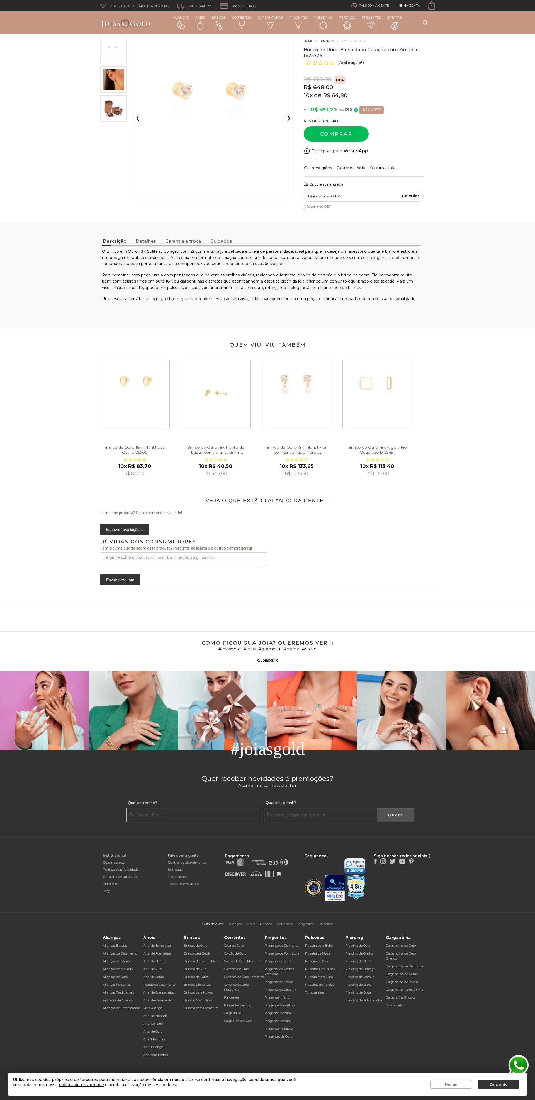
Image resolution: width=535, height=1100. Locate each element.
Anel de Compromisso (159, 992)
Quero (395, 815)
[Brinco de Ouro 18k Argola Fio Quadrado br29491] (377, 394)
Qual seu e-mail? (281, 802)
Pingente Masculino (280, 1005)
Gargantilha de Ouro (401, 946)
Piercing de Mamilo (360, 977)
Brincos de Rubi (195, 969)
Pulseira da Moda (317, 953)
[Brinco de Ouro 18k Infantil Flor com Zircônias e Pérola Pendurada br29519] (296, 394)
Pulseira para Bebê (319, 946)
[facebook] (375, 860)
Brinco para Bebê (197, 953)
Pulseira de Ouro (317, 961)
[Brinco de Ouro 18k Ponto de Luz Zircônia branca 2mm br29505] (216, 394)
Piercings (347, 18)
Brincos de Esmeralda (200, 961)
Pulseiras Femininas (320, 969)
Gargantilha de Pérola (402, 982)
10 (308, 95)
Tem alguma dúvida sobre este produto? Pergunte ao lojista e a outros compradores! (176, 548)
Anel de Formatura (157, 953)
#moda (291, 649)
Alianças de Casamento (120, 953)
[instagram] (383, 860)
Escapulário (394, 1005)
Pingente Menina (278, 1013)
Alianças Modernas (117, 985)
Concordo (498, 1084)
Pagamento (177, 877)
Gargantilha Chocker (401, 997)
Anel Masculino (154, 1039)
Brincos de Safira (196, 977)
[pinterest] (411, 860)
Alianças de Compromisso (121, 1008)
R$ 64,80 (335, 95)
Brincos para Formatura (201, 1008)
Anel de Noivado (155, 1016)
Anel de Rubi (152, 969)
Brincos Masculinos (198, 1000)
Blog (106, 891)
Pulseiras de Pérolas (319, 985)
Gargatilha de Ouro (238, 1021)
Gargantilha (233, 1013)
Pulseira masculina (319, 977)
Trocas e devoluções (183, 884)
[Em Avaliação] (335, 888)
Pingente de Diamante (281, 946)
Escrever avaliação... (124, 529)
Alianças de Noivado (118, 969)
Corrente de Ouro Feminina (244, 977)
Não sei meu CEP (317, 206)
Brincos (218, 18)
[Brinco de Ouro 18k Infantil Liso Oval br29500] (135, 394)
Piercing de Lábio (358, 985)
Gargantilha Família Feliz (404, 990)
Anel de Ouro (152, 1031)
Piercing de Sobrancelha (364, 1000)
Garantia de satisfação (120, 877)
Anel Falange (153, 1047)
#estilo (309, 649)
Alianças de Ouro (115, 977)
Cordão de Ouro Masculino (243, 961)
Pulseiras (323, 18)
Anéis (200, 18)
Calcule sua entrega (326, 184)
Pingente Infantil (277, 997)
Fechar (451, 1084)
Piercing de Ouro (358, 946)
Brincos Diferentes (197, 985)
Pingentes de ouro (237, 1005)
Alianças (181, 18)
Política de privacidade (120, 869)
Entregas (175, 869)
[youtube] (402, 860)
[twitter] (393, 860)
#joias (250, 649)
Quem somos (114, 862)
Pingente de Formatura (282, 953)
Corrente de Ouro (236, 969)
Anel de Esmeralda (157, 946)
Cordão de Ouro (235, 953)
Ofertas (394, 18)
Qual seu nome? (142, 802)
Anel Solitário (153, 1024)
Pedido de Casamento (159, 985)
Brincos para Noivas (198, 992)
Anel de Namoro (155, 961)
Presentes (371, 18)
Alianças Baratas (115, 946)
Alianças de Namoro (117, 961)
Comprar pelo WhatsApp (339, 151)
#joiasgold (229, 649)
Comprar (336, 134)
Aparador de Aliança (118, 1000)
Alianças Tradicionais (118, 992)
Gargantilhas (270, 18)
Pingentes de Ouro (278, 1036)
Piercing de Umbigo (360, 969)
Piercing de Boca (358, 992)
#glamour (269, 649)
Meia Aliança (152, 1008)
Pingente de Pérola (279, 982)
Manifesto (110, 884)
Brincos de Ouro (195, 946)
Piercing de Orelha (359, 953)
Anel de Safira (153, 977)
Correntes (241, 18)
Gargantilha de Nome (402, 974)
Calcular (410, 195)
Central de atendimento (187, 862)
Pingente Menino (278, 1021)
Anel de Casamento (157, 1000)
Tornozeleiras (314, 992)
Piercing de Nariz (358, 961)
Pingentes (299, 18)
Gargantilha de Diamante (404, 966)
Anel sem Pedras (155, 1055)
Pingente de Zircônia (280, 990)
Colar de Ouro (234, 946)
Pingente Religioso (279, 1029)
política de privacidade (81, 1084)
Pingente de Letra (278, 961)
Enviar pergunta (120, 579)
